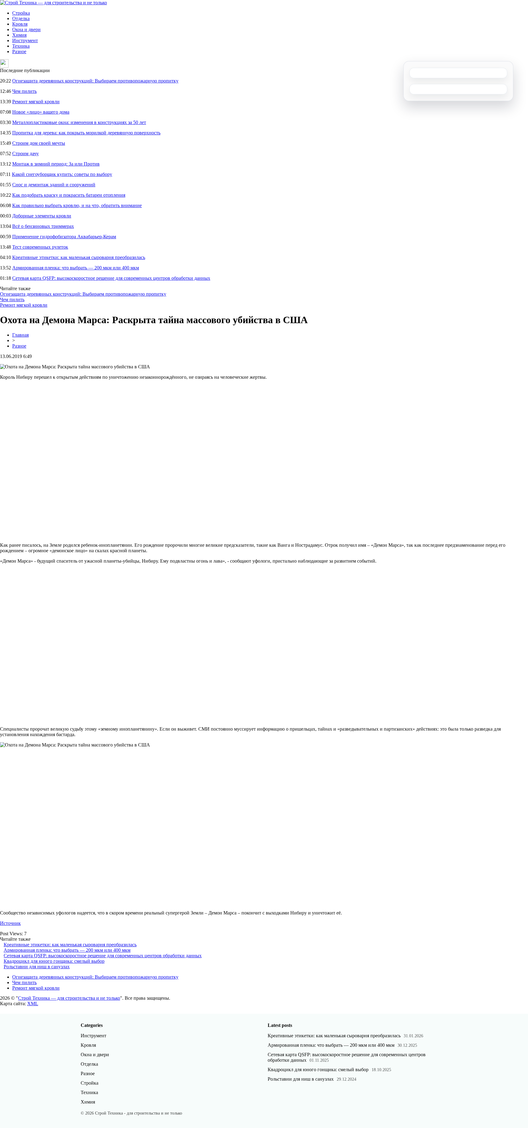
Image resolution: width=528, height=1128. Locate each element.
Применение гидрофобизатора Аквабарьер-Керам (64, 236)
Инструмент (25, 40)
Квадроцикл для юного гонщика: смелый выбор (54, 961)
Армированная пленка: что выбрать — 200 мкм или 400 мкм (75, 267)
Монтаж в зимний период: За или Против (56, 163)
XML (32, 1003)
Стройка (21, 13)
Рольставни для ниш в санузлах (37, 966)
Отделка (21, 18)
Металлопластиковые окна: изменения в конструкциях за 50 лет (79, 122)
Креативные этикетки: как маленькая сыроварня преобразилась (78, 257)
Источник (10, 923)
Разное (19, 51)
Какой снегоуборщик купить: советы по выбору (62, 174)
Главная (20, 335)
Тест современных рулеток (40, 247)
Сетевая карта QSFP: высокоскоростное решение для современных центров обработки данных (111, 278)
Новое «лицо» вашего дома (40, 112)
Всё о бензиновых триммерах (43, 226)
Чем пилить (24, 91)
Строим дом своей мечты (38, 143)
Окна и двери (26, 29)
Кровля (20, 24)
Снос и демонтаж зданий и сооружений (53, 184)
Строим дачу (25, 153)
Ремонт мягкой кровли (36, 101)
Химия (19, 35)
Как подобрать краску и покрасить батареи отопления (68, 195)
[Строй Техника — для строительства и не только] (53, 2)
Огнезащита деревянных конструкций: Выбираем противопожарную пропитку (95, 80)
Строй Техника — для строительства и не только (69, 998)
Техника (21, 46)
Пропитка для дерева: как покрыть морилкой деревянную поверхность (86, 132)
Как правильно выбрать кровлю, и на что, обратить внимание (77, 205)
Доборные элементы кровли (41, 215)
